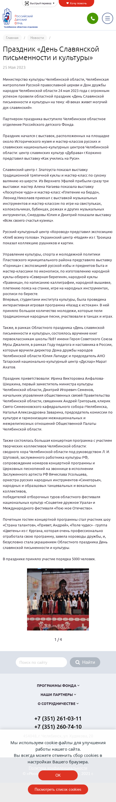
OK (58, 775)
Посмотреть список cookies (58, 789)
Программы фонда (56, 686)
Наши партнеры (57, 695)
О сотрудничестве (56, 704)
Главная (12, 38)
